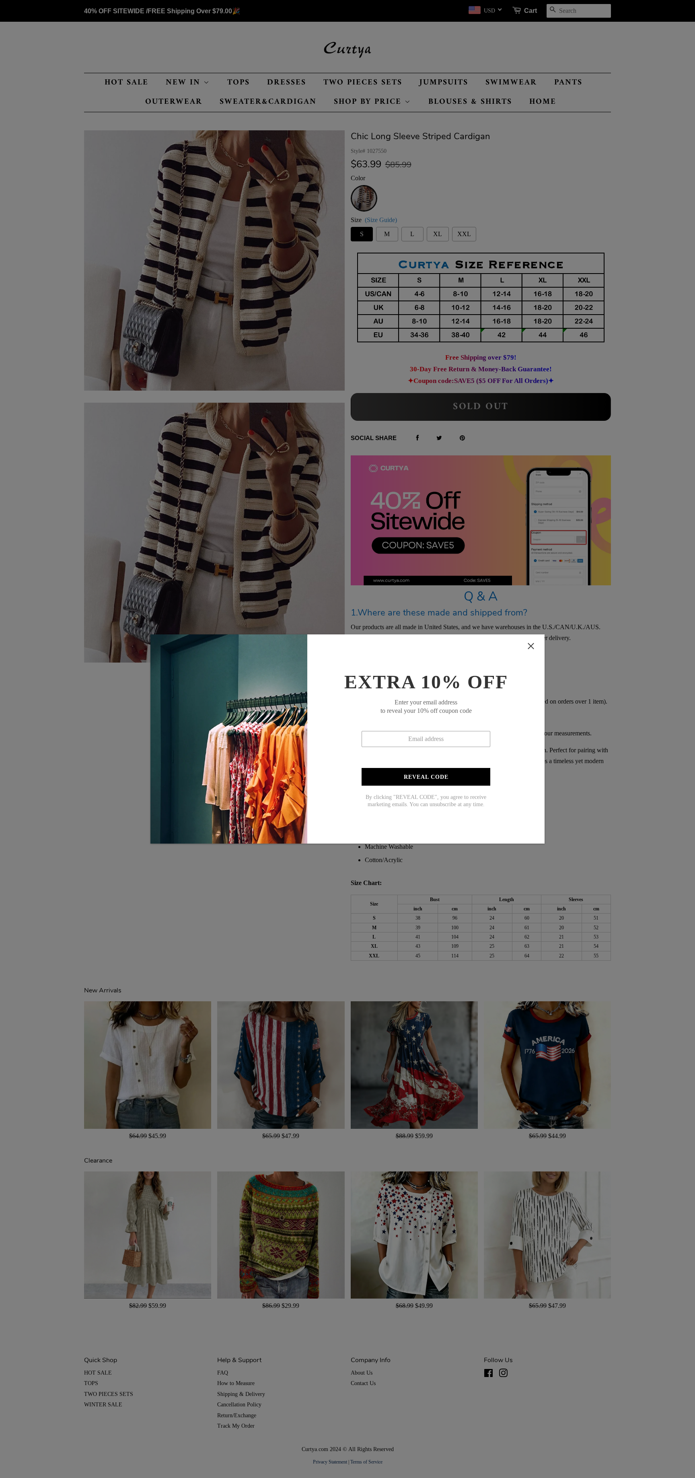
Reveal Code (426, 777)
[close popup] (531, 646)
